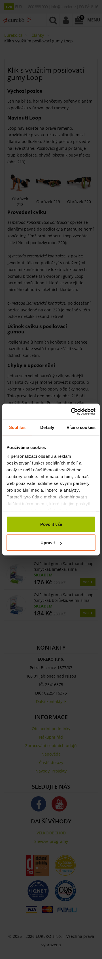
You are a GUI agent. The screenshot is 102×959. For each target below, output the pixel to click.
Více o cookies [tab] (81, 427)
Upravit (48, 542)
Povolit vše (51, 524)
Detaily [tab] (47, 427)
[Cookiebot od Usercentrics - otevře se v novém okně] (71, 411)
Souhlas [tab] (17, 427)
